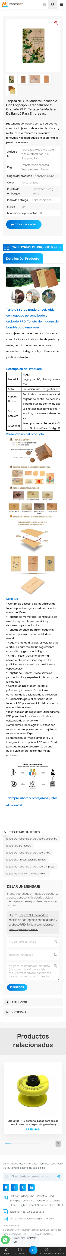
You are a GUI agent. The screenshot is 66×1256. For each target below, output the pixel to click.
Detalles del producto (22, 258)
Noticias (15, 1225)
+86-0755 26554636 (32, 1211)
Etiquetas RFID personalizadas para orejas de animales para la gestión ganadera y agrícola (33, 1122)
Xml (24, 1233)
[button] (58, 1144)
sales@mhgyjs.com (43, 1218)
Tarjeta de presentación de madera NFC (28, 852)
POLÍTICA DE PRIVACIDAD (41, 1233)
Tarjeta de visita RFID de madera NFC (26, 873)
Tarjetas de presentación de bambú (26, 859)
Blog (6, 1225)
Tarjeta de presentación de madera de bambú (31, 838)
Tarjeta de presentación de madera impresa (30, 866)
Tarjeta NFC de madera (18, 845)
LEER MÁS (33, 1129)
